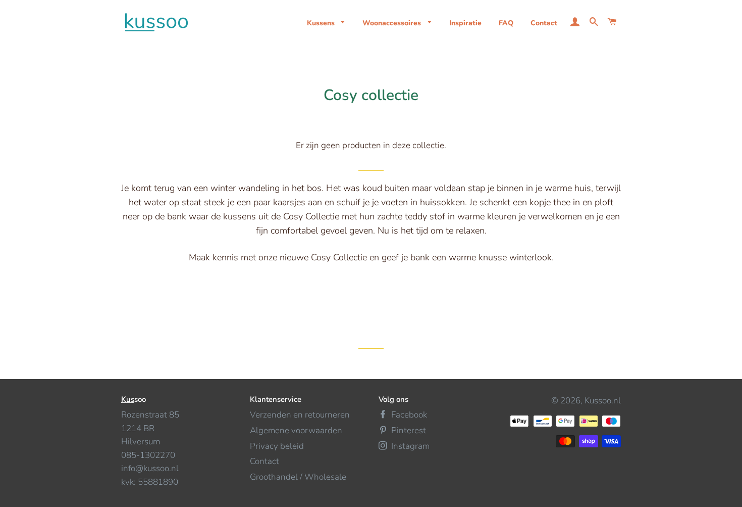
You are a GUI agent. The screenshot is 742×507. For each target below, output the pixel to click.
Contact (544, 23)
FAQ (506, 23)
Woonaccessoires (392, 23)
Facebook (408, 415)
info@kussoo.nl (150, 468)
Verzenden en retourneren (300, 415)
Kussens (322, 23)
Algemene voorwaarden (296, 430)
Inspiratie (465, 23)
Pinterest (407, 430)
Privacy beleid (277, 446)
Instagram (409, 446)
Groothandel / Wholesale (298, 477)
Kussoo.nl (603, 400)
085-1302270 (148, 455)
